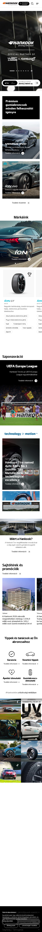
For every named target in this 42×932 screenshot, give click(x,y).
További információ (25, 380)
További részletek (19, 203)
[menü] (37, 3)
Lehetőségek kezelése (29, 925)
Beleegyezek (11, 925)
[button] (12, 70)
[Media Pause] (31, 70)
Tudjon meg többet (7, 921)
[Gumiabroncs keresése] (32, 3)
